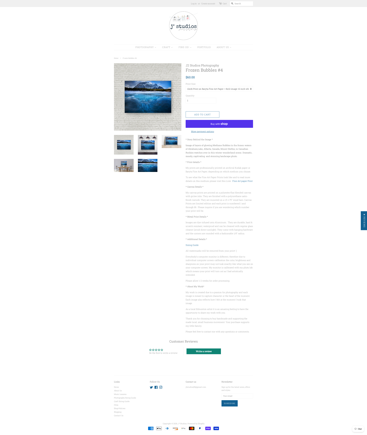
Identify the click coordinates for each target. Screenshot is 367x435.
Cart (225, 3)
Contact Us (118, 415)
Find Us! (184, 47)
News (116, 387)
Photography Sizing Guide (125, 398)
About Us (223, 47)
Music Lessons (120, 394)
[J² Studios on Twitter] (151, 388)
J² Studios (182, 423)
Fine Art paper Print (242, 181)
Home (116, 58)
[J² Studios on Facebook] (156, 388)
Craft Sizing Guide (122, 401)
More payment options (202, 131)
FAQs (116, 405)
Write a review (204, 351)
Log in (194, 3)
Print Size (191, 83)
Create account (208, 3)
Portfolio (204, 47)
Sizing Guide (192, 245)
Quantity (190, 95)
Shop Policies (119, 408)
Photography (145, 47)
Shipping (117, 412)
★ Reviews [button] (364, 221)
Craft (166, 47)
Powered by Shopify (196, 423)
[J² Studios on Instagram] (160, 388)
